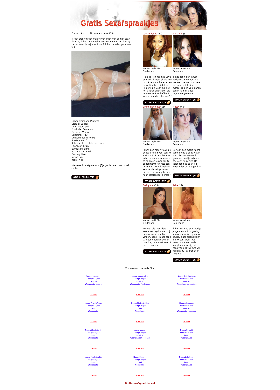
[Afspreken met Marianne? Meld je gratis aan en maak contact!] (187, 66)
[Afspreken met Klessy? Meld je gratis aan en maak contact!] (187, 139)
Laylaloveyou (150, 33)
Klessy (176, 106)
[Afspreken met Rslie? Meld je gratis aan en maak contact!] (187, 218)
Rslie (175, 185)
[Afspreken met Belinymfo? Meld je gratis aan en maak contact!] (157, 218)
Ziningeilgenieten (152, 106)
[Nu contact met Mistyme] (85, 178)
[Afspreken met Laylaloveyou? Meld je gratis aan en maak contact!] (157, 66)
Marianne (177, 33)
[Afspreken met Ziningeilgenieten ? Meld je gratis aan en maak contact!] (157, 139)
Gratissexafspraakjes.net (140, 383)
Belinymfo (148, 185)
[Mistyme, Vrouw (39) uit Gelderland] (100, 116)
